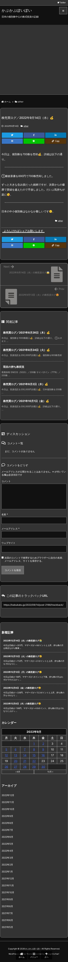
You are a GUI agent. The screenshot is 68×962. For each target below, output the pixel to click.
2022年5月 (7, 843)
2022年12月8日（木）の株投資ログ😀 (22, 703)
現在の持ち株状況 (13, 366)
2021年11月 (8, 885)
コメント (6, 481)
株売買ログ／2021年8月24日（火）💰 (26, 350)
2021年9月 (7, 899)
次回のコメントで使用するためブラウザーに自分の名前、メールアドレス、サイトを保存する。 (34, 559)
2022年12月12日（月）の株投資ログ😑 (22, 672)
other (20, 101)
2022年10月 (8, 809)
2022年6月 (7, 836)
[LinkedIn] (55, 135)
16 (43, 755)
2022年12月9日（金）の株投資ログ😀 (22, 688)
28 (24, 766)
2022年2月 (7, 864)
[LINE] (33, 141)
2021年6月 (7, 920)
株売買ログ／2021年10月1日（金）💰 (26, 401)
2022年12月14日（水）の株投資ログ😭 (22, 640)
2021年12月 (8, 878)
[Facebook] (34, 135)
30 (43, 766)
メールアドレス (10, 528)
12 (6, 755)
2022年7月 (7, 829)
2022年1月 (7, 871)
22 (34, 761)
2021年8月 (7, 906)
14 (24, 755)
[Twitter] (12, 135)
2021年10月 (8, 892)
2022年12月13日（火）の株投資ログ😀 (22, 656)
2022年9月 (7, 816)
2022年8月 (7, 823)
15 (34, 755)
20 (15, 761)
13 (15, 755)
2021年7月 (7, 913)
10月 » (50, 771)
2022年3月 (7, 857)
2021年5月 (7, 927)
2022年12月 (8, 795)
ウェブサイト (8, 542)
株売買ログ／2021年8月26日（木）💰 (26, 332)
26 (6, 766)
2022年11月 (8, 802)
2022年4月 (7, 850)
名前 (4, 514)
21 (24, 761)
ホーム (7, 101)
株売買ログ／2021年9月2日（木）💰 (25, 384)
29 (34, 766)
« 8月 (18, 771)
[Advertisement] (34, 59)
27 (15, 766)
